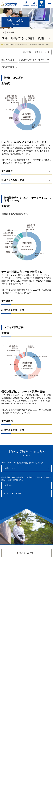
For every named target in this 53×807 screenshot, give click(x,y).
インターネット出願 (12, 493)
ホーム (6, 44)
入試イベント (9, 468)
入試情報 (8, 485)
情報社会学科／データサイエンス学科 (32, 60)
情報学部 (24, 44)
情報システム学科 (7, 60)
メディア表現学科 (7, 67)
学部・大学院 (15, 44)
